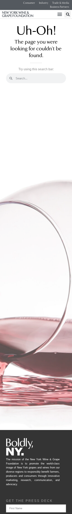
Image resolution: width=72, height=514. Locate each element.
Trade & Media (60, 2)
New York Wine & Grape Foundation (17, 14)
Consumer (29, 2)
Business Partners (59, 6)
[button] (60, 14)
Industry (43, 2)
